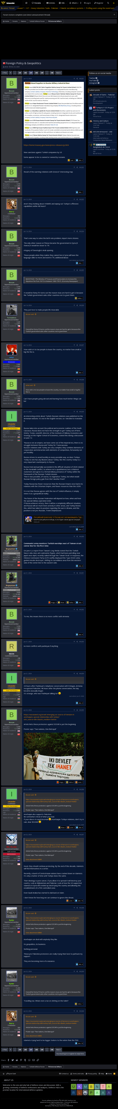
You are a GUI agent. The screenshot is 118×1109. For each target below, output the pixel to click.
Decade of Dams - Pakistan (104, 94)
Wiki (63, 3)
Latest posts (94, 90)
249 (42, 73)
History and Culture (101, 121)
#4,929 (81, 412)
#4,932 (81, 610)
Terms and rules (78, 1074)
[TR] (4, 63)
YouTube (93, 80)
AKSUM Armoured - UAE (102, 131)
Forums (37, 3)
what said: (29, 385)
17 (14, 366)
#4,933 (81, 642)
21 (14, 433)
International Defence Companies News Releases (102, 139)
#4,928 (81, 380)
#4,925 (81, 270)
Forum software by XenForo (59, 1100)
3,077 (18, 324)
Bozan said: (30, 314)
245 (20, 73)
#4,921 (81, 79)
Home (26, 3)
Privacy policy (92, 1074)
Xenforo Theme (59, 1104)
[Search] (108, 3)
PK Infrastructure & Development (99, 102)
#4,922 (81, 167)
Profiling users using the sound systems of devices (71, 8)
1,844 (18, 97)
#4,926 (81, 305)
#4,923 (81, 199)
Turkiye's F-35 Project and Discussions (103, 108)
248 (36, 73)
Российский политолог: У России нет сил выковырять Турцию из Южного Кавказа (68, 517)
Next (58, 73)
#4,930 (81, 536)
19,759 (18, 926)
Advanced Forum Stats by (59, 1102)
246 (25, 73)
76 (13, 558)
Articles (52, 3)
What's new (76, 3)
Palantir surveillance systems (37, 8)
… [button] (14, 73)
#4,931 (81, 573)
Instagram (93, 83)
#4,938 (81, 908)
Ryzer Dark (12, 1074)
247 (31, 73)
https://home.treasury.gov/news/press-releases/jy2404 (46, 145)
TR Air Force (97, 116)
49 (14, 858)
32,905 (18, 558)
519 (19, 660)
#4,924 (81, 231)
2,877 (18, 433)
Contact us (65, 1074)
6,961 (18, 366)
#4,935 (81, 710)
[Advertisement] (59, 42)
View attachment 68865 (34, 859)
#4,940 (81, 1011)
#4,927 (81, 345)
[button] (43, 3)
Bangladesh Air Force (101, 146)
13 (13, 926)
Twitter (92, 78)
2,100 (18, 218)
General (96, 127)
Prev (5, 73)
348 (52, 73)
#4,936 (81, 789)
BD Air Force (97, 153)
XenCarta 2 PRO (50, 1106)
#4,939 (81, 971)
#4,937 (81, 835)
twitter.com (16, 560)
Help (102, 1074)
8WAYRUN (70, 1106)
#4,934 (81, 674)
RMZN (11, 654)
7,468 (18, 858)
